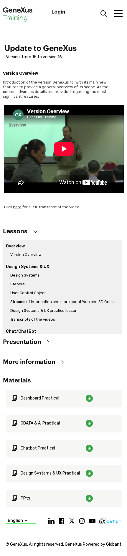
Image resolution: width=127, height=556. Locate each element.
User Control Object (28, 293)
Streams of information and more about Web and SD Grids (62, 301)
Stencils (17, 284)
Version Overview (26, 254)
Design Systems (24, 275)
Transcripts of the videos (32, 319)
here (17, 207)
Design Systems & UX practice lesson (43, 310)
